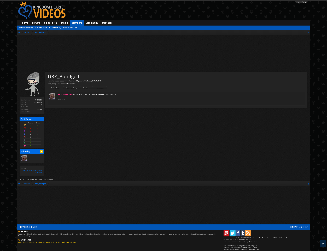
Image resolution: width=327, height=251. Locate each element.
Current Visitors (41, 28)
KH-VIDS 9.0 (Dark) (28, 227)
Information (99, 88)
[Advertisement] (163, 54)
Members (77, 23)
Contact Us (296, 227)
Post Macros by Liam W (273, 238)
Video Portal (50, 23)
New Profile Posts (70, 28)
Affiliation (73, 242)
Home (25, 23)
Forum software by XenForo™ (241, 238)
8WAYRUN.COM (49, 179)
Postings (86, 88)
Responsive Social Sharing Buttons (235, 249)
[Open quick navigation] (308, 32)
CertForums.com (253, 249)
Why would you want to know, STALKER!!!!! (85, 81)
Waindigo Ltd (252, 246)
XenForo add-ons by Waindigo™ (234, 246)
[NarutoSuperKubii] (24, 158)
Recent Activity (71, 88)
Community (92, 23)
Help (305, 227)
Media (64, 23)
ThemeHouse (252, 242)
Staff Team (65, 242)
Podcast (57, 242)
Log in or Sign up (301, 2)
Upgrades (107, 23)
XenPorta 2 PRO (24, 179)
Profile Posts (55, 88)
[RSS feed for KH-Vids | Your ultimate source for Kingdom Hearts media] (248, 233)
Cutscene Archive (28, 242)
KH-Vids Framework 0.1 (237, 240)
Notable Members (26, 28)
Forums (36, 23)
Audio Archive (40, 242)
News (20, 242)
